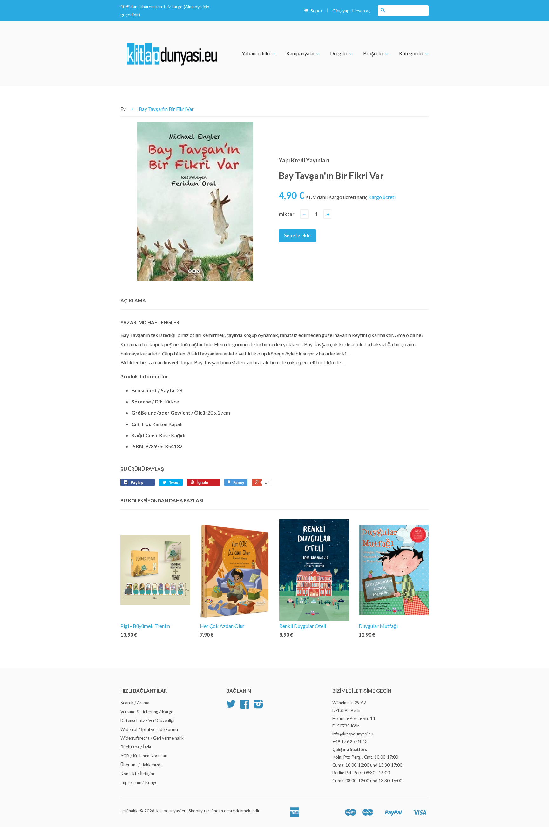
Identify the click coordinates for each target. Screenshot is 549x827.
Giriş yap (340, 10)
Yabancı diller (257, 53)
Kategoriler (412, 53)
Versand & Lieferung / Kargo (146, 711)
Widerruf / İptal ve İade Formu (149, 729)
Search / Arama (134, 702)
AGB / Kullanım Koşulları (143, 755)
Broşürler (374, 53)
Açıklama (133, 300)
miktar (287, 214)
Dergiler (339, 53)
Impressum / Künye (138, 782)
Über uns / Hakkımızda (141, 764)
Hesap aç (361, 10)
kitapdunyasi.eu (171, 810)
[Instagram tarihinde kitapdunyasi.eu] (258, 706)
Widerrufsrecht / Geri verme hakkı (152, 738)
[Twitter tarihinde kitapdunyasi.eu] (231, 706)
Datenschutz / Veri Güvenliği (147, 720)
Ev (123, 109)
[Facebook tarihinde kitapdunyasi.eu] (244, 706)
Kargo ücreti (382, 197)
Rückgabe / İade (135, 746)
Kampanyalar (301, 53)
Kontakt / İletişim (137, 773)
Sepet (315, 10)
